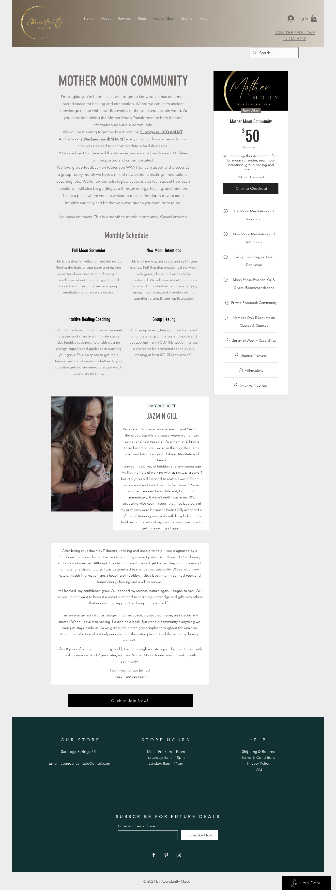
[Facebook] (154, 855)
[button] (314, 18)
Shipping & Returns (258, 751)
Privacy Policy (258, 763)
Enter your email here (136, 826)
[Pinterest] (166, 855)
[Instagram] (179, 855)
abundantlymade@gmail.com (85, 763)
